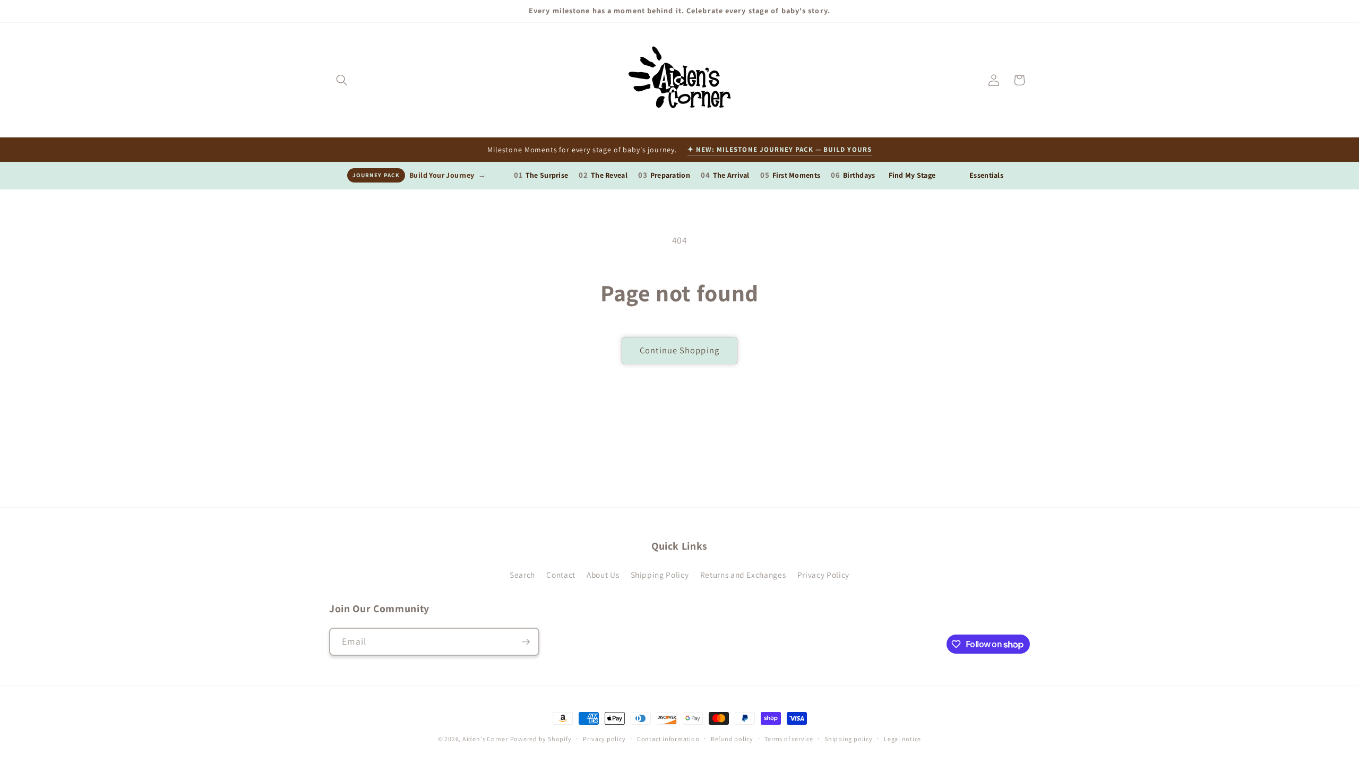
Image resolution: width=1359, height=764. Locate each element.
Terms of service (788, 739)
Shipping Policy (660, 574)
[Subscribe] (525, 642)
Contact (560, 574)
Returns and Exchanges (743, 574)
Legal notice (902, 739)
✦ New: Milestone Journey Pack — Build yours (779, 149)
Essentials (986, 175)
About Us (603, 574)
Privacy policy (604, 739)
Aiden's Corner (485, 739)
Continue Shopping (679, 350)
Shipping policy (848, 739)
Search (522, 574)
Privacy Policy (823, 574)
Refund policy (732, 739)
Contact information (668, 739)
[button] (342, 80)
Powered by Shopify (541, 739)
